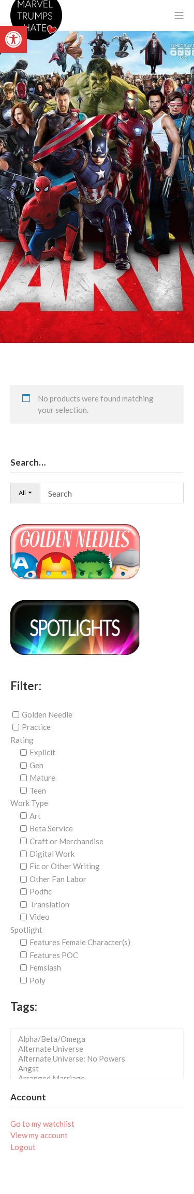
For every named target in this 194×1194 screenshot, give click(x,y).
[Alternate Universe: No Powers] (100, 1059)
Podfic (40, 891)
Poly (37, 979)
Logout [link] (23, 1147)
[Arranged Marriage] (100, 1078)
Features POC (53, 955)
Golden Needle (47, 714)
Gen (36, 765)
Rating (22, 739)
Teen (37, 790)
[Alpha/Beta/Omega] (100, 1039)
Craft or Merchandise (66, 840)
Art (35, 815)
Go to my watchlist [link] (42, 1123)
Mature (42, 777)
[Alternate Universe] (100, 1049)
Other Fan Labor (57, 879)
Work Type (29, 803)
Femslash (45, 967)
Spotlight (26, 929)
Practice (36, 727)
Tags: (23, 1006)
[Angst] (100, 1068)
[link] (13, 39)
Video (39, 916)
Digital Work (51, 853)
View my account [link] (39, 1135)
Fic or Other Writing (64, 866)
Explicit (42, 752)
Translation (49, 904)
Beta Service (51, 828)
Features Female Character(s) (79, 942)
